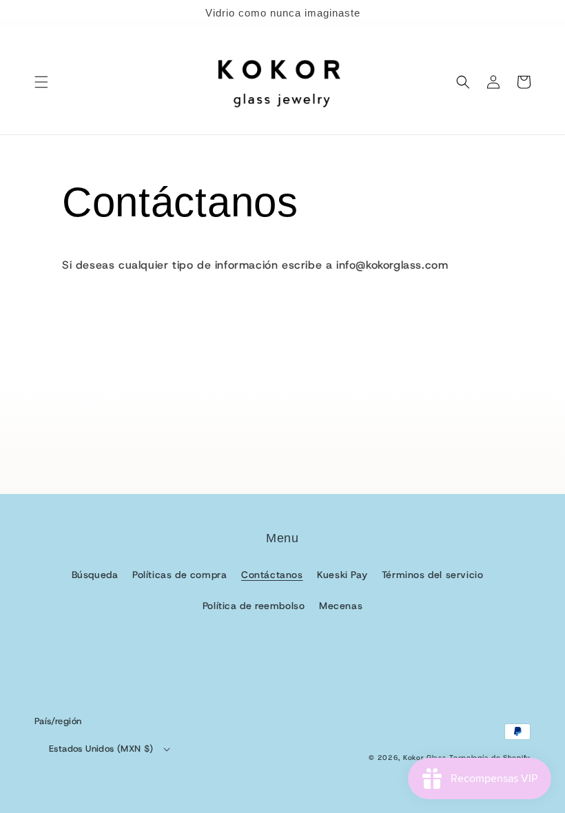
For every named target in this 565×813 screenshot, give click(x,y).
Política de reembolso (254, 605)
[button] (41, 82)
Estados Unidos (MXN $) (101, 748)
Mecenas (340, 605)
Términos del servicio (433, 574)
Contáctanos (272, 574)
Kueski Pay (342, 574)
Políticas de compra (179, 574)
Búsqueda (95, 574)
